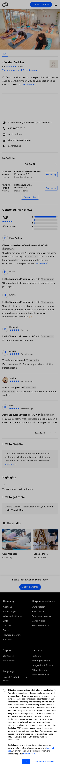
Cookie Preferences (44, 761)
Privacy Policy (29, 753)
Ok (26, 761)
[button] (55, 690)
